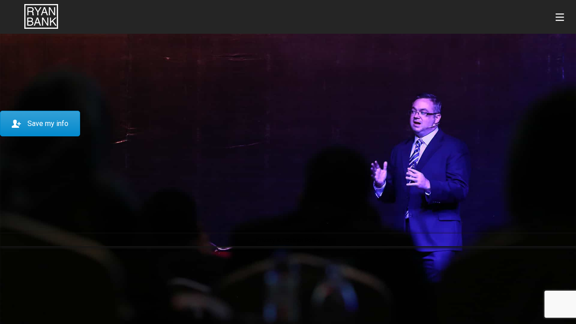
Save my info (47, 123)
